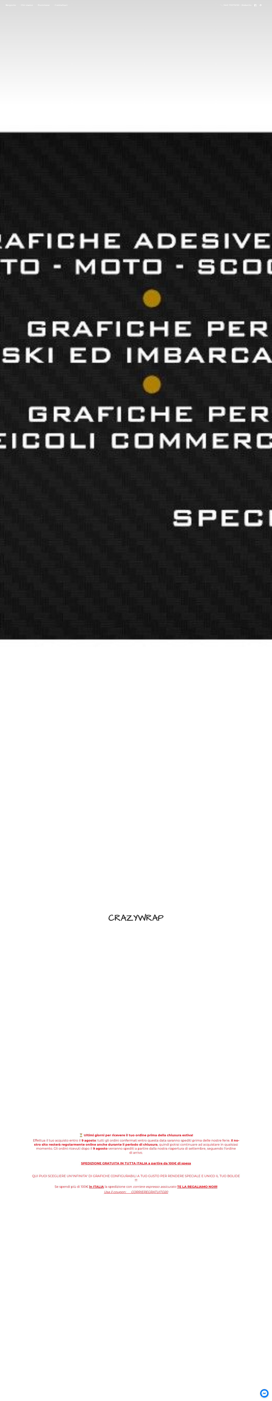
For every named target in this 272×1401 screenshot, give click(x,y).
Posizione (44, 5)
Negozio (11, 5)
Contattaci (61, 5)
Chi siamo (27, 5)
